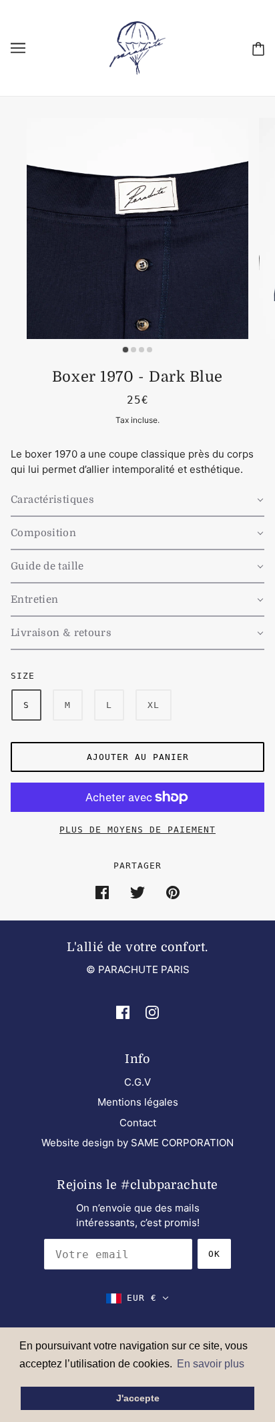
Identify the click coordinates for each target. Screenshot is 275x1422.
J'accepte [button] (138, 1398)
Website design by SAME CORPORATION (137, 1142)
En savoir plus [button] (210, 1363)
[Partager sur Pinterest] (173, 892)
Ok (214, 1254)
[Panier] (258, 48)
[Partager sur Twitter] (137, 892)
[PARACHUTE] (137, 47)
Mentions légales (137, 1102)
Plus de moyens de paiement (137, 830)
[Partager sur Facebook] (102, 892)
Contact (137, 1122)
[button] (137, 500)
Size (23, 676)
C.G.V (137, 1082)
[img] (123, 1012)
